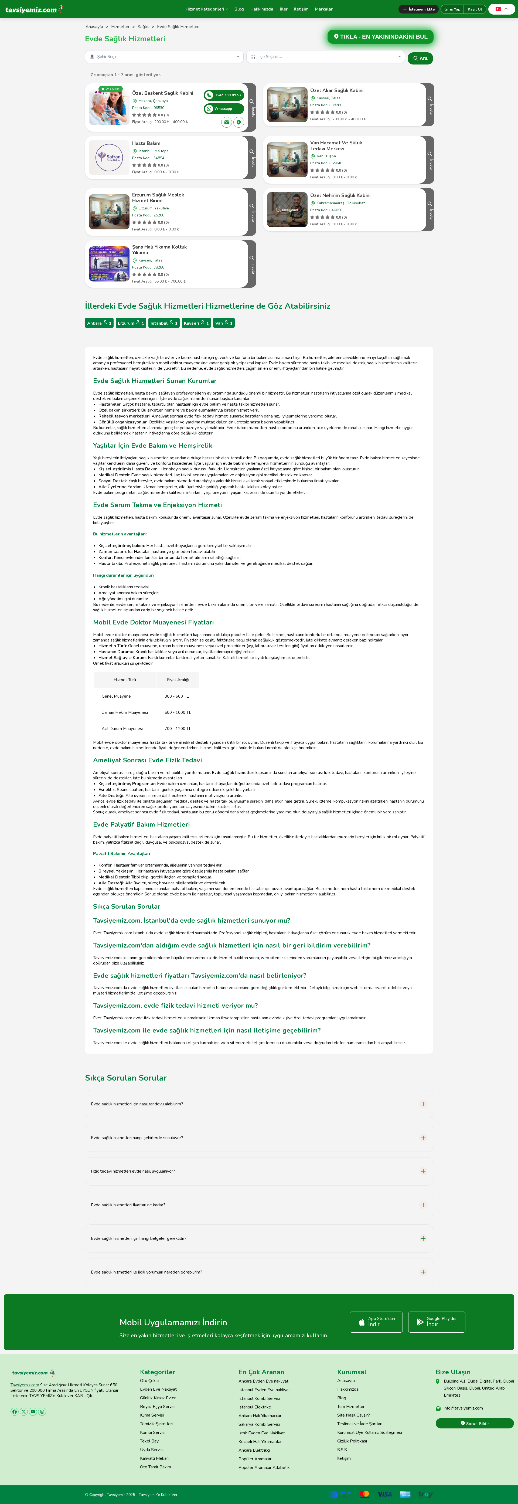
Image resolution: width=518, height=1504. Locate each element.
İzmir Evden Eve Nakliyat (261, 1433)
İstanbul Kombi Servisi (259, 1398)
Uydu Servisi (151, 1450)
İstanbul (164, 323)
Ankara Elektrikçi (254, 1450)
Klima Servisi (152, 1415)
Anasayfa (94, 27)
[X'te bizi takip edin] (24, 1412)
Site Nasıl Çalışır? (353, 1415)
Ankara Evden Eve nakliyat (263, 1381)
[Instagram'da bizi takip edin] (42, 1412)
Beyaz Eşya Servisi (157, 1407)
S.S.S (342, 1450)
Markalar (324, 9)
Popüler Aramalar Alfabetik (264, 1468)
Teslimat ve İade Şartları (359, 1424)
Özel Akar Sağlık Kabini (336, 90)
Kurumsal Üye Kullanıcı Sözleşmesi (369, 1432)
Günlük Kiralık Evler (158, 1398)
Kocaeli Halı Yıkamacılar (260, 1442)
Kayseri (196, 323)
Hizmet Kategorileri (205, 9)
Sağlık (143, 27)
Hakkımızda (261, 9)
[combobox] (165, 56)
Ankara (99, 323)
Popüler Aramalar (254, 1459)
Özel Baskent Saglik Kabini (162, 93)
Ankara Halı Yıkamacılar (259, 1416)
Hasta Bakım (146, 143)
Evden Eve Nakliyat (158, 1389)
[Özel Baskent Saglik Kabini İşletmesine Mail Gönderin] (226, 122)
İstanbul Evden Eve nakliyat (264, 1390)
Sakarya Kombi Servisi (259, 1424)
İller (284, 9)
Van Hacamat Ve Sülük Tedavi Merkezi (336, 146)
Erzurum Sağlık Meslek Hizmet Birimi (158, 198)
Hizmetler (120, 27)
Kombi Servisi (152, 1432)
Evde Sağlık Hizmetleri (178, 27)
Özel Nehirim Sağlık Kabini (340, 195)
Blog (239, 9)
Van (224, 323)
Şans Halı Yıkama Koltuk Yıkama (159, 250)
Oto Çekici (149, 1381)
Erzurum (131, 323)
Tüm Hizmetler (350, 1407)
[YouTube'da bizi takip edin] (33, 1412)
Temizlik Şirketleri (156, 1424)
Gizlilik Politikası (352, 1441)
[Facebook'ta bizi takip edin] (15, 1412)
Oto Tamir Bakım (155, 1467)
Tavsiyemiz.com (25, 1385)
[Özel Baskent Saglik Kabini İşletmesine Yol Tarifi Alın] (238, 122)
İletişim (301, 9)
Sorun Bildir (477, 1423)
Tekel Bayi (149, 1441)
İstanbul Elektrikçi (254, 1407)
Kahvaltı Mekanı (154, 1458)
